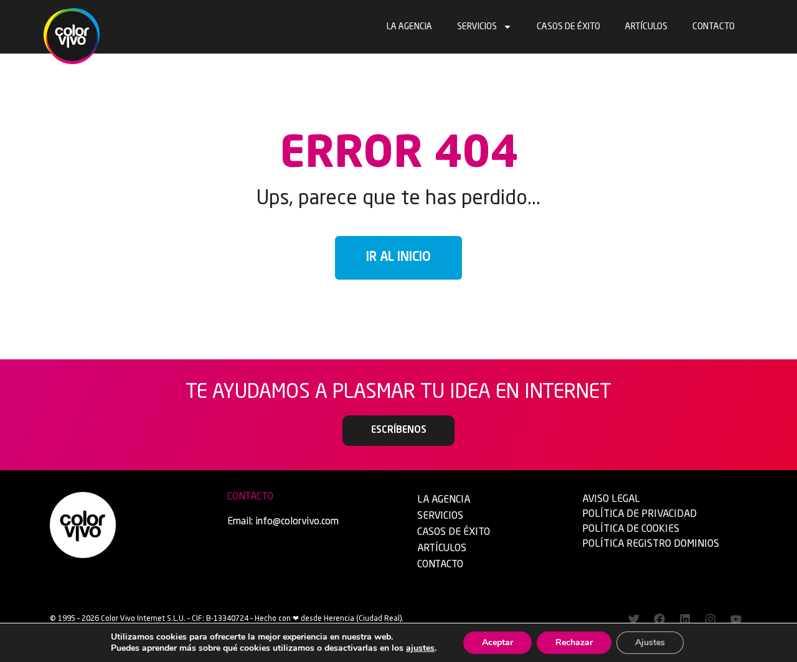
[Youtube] (736, 619)
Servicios (477, 26)
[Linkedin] (685, 619)
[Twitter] (634, 619)
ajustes (420, 648)
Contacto (713, 26)
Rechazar (574, 642)
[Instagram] (710, 619)
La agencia (409, 26)
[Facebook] (659, 619)
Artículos (646, 26)
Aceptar (497, 642)
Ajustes (650, 642)
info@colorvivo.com (297, 522)
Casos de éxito (568, 26)
